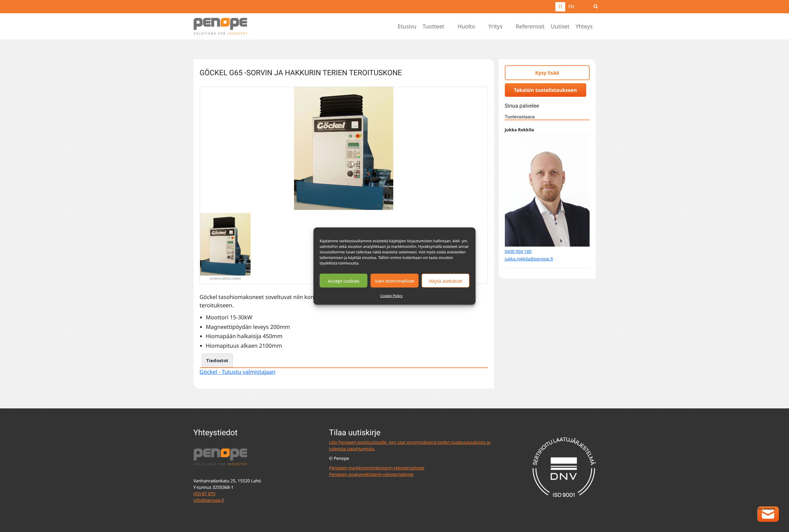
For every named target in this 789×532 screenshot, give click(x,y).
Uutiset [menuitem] (560, 26)
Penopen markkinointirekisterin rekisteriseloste (376, 468)
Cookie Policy (391, 295)
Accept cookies (343, 280)
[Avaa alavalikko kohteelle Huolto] (481, 26)
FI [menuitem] (560, 7)
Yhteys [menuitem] (583, 26)
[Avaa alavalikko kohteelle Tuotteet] (450, 26)
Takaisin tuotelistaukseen (545, 90)
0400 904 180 (518, 252)
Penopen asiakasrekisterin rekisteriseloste (371, 474)
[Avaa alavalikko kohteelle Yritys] (508, 26)
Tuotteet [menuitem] (433, 26)
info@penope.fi (209, 500)
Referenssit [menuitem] (530, 26)
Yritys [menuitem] (496, 26)
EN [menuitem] (571, 7)
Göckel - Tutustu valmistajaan (238, 372)
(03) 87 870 (204, 494)
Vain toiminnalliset (394, 280)
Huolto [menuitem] (466, 26)
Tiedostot (217, 360)
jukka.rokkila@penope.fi (529, 259)
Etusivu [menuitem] (407, 26)
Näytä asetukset (445, 280)
